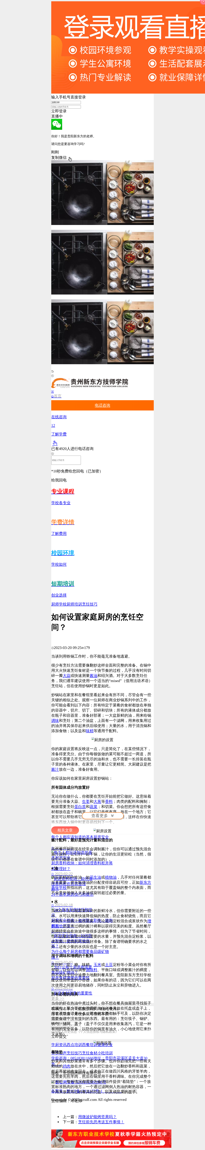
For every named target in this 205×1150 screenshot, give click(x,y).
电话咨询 (102, 405)
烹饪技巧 (89, 604)
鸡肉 (66, 1066)
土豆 (109, 965)
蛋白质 (80, 807)
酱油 (93, 676)
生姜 (86, 801)
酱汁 (55, 769)
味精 (90, 731)
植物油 (111, 877)
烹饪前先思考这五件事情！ (101, 1122)
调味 (55, 720)
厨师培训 (74, 604)
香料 (109, 801)
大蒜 (66, 676)
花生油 (95, 877)
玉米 (97, 965)
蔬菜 (93, 807)
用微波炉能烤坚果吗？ (97, 1117)
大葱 (97, 801)
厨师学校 (59, 604)
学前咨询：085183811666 (72, 1058)
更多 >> (57, 998)
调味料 (91, 970)
